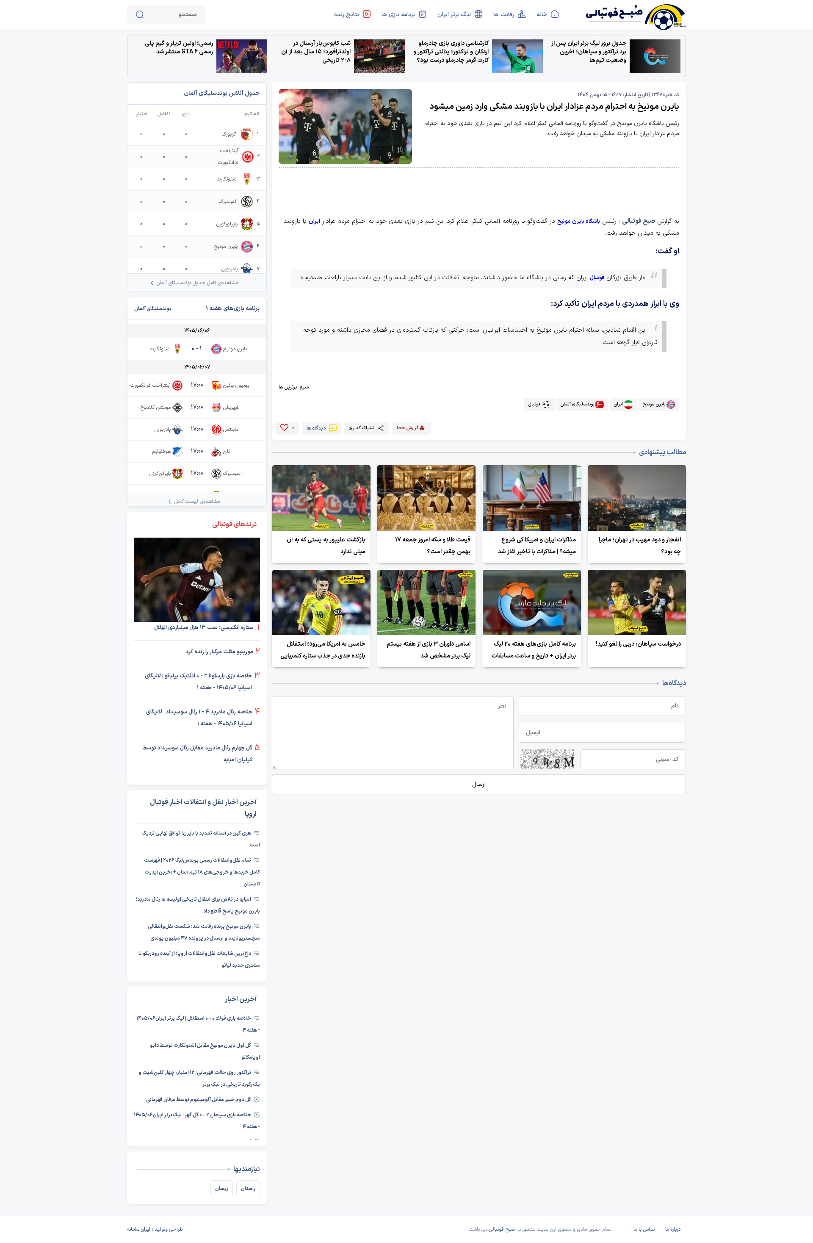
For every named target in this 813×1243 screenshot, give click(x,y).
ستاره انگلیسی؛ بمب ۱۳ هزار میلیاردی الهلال (204, 628)
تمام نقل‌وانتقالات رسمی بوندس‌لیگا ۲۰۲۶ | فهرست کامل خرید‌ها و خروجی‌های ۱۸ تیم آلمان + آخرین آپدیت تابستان (202, 872)
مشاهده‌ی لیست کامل (197, 501)
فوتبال (597, 278)
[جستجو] (140, 14)
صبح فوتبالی (638, 221)
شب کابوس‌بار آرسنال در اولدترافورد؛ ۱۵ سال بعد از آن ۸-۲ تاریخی (316, 52)
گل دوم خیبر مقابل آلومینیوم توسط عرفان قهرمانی (198, 1100)
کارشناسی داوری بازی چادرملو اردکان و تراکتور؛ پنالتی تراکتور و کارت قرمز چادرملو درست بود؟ (451, 52)
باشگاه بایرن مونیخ (578, 221)
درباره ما (672, 1229)
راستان (248, 1189)
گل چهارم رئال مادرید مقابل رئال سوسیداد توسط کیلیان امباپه (197, 754)
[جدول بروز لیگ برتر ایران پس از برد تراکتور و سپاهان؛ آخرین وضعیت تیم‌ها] (655, 56)
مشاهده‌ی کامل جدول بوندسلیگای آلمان (197, 283)
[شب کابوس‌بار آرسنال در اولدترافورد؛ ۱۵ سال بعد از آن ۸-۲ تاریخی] (379, 56)
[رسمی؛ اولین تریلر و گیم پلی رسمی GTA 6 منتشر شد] (241, 56)
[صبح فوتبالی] (635, 14)
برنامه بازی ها (398, 14)
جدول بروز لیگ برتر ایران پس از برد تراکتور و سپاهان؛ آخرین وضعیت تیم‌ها (588, 52)
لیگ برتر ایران (454, 14)
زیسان (221, 1189)
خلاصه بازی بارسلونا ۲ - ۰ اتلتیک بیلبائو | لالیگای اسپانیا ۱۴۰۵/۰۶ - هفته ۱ (198, 682)
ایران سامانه (138, 1229)
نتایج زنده (346, 14)
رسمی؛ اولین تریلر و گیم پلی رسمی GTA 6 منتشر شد (179, 47)
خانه (541, 14)
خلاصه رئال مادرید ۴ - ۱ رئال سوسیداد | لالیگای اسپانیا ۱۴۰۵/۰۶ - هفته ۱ (199, 718)
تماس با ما (644, 1229)
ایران (314, 221)
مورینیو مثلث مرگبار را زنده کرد (219, 652)
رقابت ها (503, 14)
